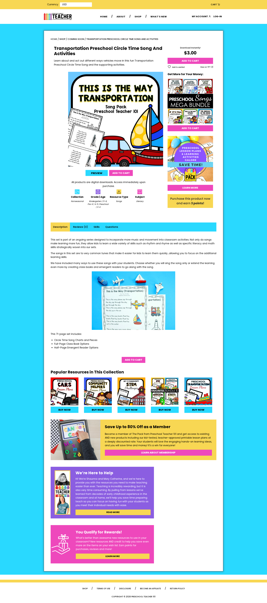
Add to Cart (190, 128)
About (121, 16)
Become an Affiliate (150, 588)
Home (103, 16)
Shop (138, 16)
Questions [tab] (111, 227)
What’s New (158, 16)
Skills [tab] (97, 227)
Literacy (140, 201)
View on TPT (205, 67)
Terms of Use (103, 588)
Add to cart (121, 173)
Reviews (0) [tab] (80, 227)
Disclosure (125, 588)
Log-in (217, 16)
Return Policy (177, 588)
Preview (96, 173)
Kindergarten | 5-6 (98, 201)
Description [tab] (60, 227)
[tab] (115, 163)
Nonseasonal (77, 201)
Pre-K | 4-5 (93, 204)
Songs (119, 201)
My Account (200, 16)
